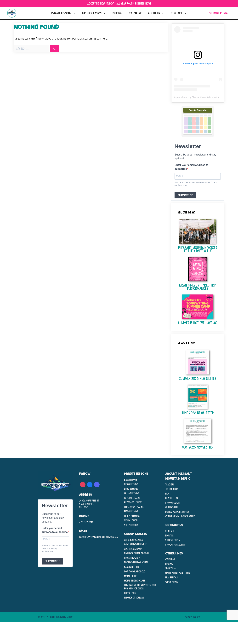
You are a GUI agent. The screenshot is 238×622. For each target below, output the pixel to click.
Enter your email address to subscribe (191, 167)
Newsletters (171, 497)
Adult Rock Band (133, 548)
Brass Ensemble (132, 557)
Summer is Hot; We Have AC (197, 323)
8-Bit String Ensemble (135, 544)
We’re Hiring (171, 581)
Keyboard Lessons (133, 502)
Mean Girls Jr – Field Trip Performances (197, 286)
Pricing (117, 13)
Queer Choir (130, 592)
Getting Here (171, 507)
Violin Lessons (131, 520)
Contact (176, 13)
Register (169, 535)
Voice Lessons (131, 524)
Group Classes (92, 13)
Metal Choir (130, 575)
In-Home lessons (132, 497)
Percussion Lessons (133, 506)
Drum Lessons (131, 488)
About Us (154, 13)
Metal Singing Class (134, 580)
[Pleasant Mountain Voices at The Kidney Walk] (197, 241)
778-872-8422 (86, 521)
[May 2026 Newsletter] (197, 441)
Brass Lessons (131, 484)
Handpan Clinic (132, 566)
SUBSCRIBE (185, 195)
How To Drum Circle (134, 571)
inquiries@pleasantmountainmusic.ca (98, 536)
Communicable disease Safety (180, 516)
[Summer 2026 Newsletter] (197, 372)
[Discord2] (96, 484)
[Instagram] (82, 484)
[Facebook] (89, 484)
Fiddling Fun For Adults (136, 562)
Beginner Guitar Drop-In (136, 553)
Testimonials (171, 488)
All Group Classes (133, 539)
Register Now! (143, 3)
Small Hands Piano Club (177, 572)
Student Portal (219, 13)
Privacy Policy (192, 617)
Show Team (170, 568)
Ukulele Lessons (132, 515)
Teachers (169, 484)
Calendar (135, 13)
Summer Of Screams (134, 597)
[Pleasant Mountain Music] (11, 13)
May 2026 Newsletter (197, 447)
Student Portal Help (175, 544)
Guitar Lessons (131, 493)
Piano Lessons (131, 511)
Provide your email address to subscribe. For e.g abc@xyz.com (196, 183)
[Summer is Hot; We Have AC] (197, 317)
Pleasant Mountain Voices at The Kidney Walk (197, 249)
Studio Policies (172, 502)
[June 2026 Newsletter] (198, 407)
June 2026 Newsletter (197, 413)
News (167, 493)
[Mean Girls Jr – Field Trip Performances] (197, 279)
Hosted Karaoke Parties (177, 511)
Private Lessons (61, 13)
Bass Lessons (130, 479)
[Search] (54, 48)
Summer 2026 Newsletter (197, 378)
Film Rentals (171, 577)
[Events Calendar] (197, 136)
